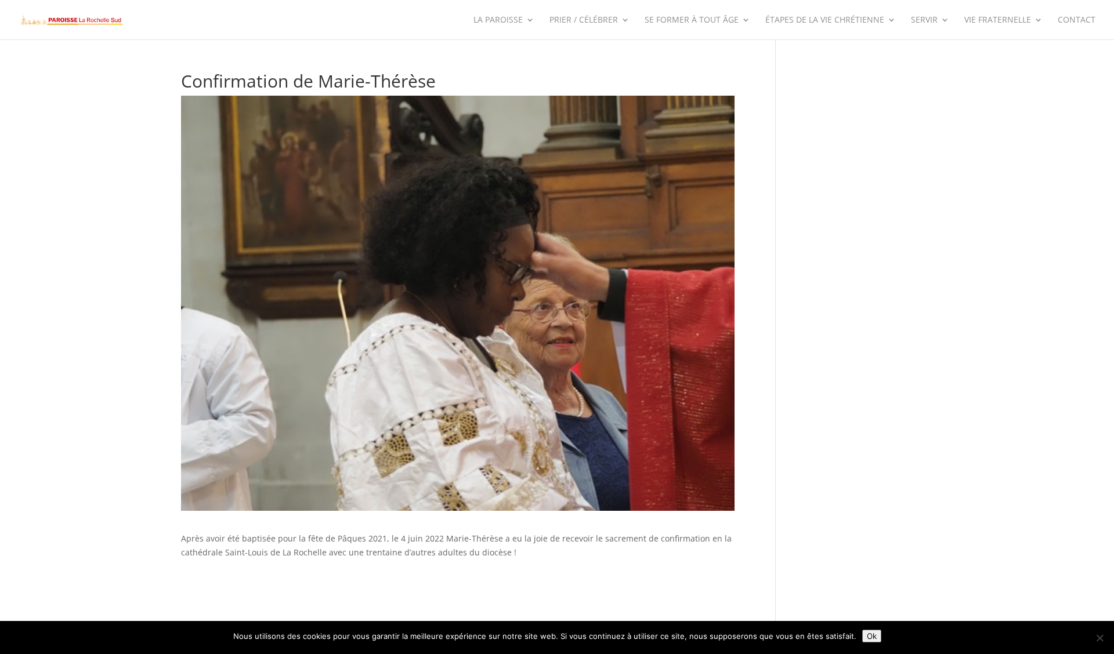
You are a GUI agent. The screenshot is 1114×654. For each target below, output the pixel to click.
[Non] (1099, 638)
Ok (872, 636)
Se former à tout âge (692, 20)
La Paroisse (498, 20)
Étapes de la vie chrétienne (824, 20)
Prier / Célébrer (583, 20)
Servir (924, 20)
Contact (1076, 20)
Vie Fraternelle (997, 20)
